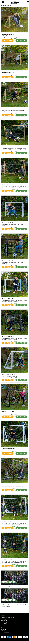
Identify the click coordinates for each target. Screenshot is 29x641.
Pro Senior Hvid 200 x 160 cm (8, 448)
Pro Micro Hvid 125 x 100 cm (8, 222)
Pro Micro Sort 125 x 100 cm (8, 260)
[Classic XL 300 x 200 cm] (14, 170)
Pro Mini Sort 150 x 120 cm (8, 336)
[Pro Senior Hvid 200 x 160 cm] (14, 434)
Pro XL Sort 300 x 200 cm (7, 559)
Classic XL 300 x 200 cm (7, 184)
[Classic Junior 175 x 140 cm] (14, 58)
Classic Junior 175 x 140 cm (8, 72)
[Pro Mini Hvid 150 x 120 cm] (14, 284)
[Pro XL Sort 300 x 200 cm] (14, 545)
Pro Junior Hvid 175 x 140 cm (8, 374)
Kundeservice (4, 627)
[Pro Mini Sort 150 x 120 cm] (14, 322)
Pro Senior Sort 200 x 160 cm (8, 485)
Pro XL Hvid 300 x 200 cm (7, 521)
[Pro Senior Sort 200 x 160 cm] (14, 471)
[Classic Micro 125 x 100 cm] (14, 20)
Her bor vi (3, 630)
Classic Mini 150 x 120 (7, 109)
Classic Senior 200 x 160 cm (8, 147)
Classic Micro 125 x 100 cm (8, 34)
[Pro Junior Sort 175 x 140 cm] (14, 397)
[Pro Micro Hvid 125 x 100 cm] (14, 208)
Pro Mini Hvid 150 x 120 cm (8, 298)
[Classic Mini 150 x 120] (14, 94)
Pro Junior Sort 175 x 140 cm (8, 411)
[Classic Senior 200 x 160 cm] (14, 132)
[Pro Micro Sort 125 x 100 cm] (14, 246)
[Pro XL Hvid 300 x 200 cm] (14, 507)
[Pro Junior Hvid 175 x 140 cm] (14, 360)
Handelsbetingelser (5, 632)
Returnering (3, 629)
